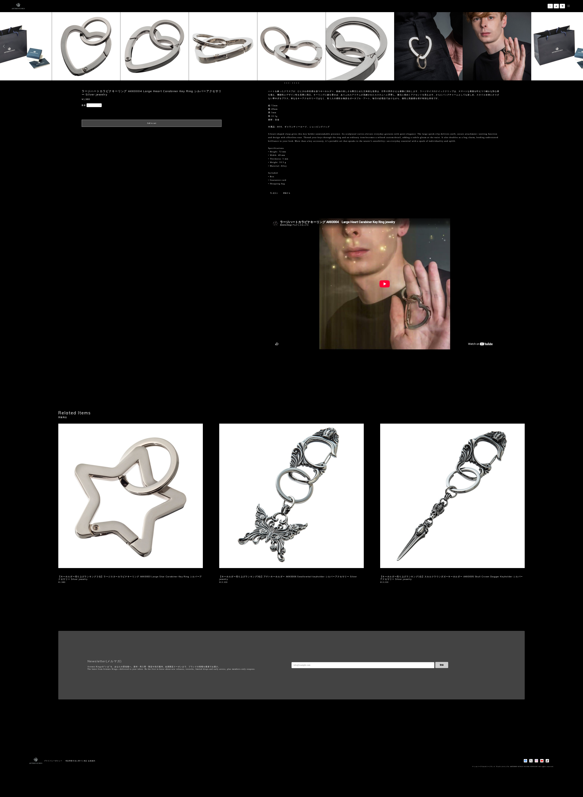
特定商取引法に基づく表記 (76, 761)
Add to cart (151, 123)
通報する (286, 193)
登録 (442, 665)
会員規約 (91, 761)
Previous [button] (4, 46)
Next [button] (578, 46)
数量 (84, 105)
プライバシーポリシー (53, 761)
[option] (86, 46)
